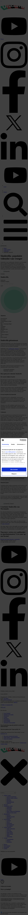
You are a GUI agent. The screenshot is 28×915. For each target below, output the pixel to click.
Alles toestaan (14, 469)
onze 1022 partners (10, 452)
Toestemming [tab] (5, 444)
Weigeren (14, 473)
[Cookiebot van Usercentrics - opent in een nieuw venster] (20, 440)
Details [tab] (13, 444)
